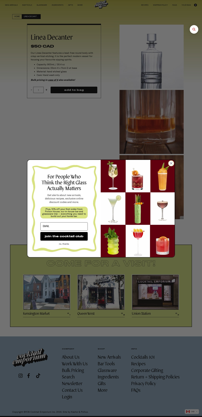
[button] (194, 29)
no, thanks (64, 244)
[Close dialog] (171, 163)
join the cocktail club (64, 236)
